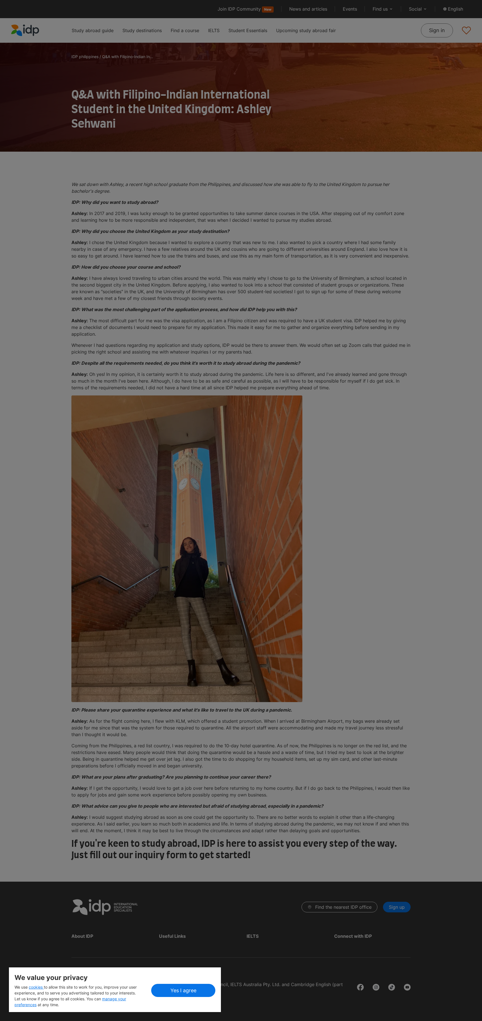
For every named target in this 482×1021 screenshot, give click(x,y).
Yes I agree (183, 990)
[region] (115, 989)
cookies (36, 987)
